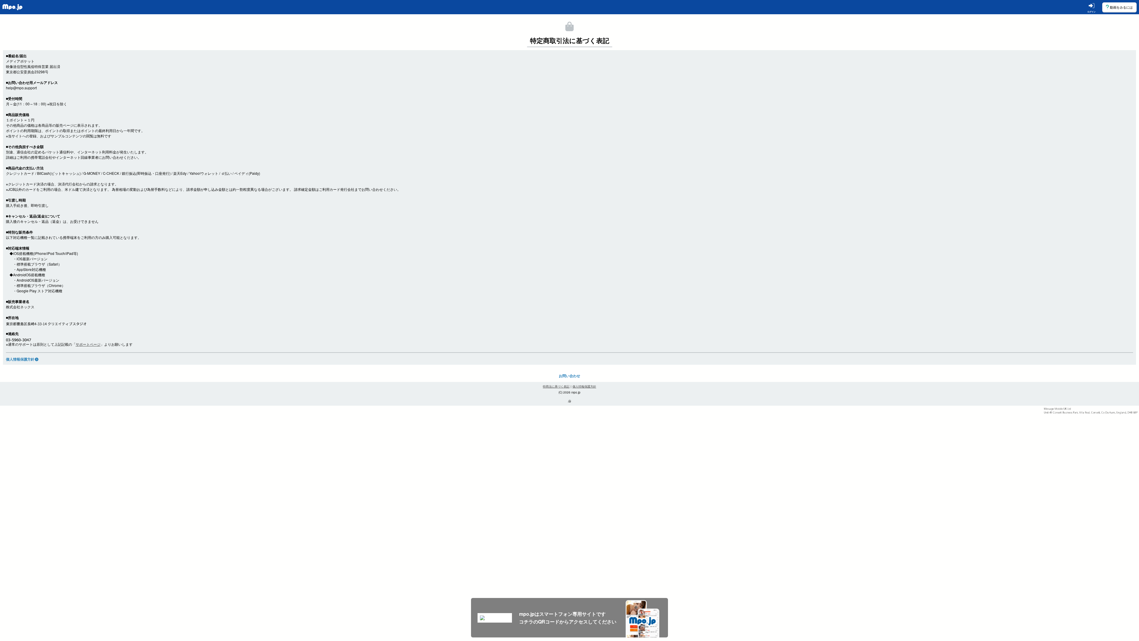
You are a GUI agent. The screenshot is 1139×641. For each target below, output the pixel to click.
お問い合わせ (569, 375)
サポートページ (88, 344)
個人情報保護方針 (20, 359)
